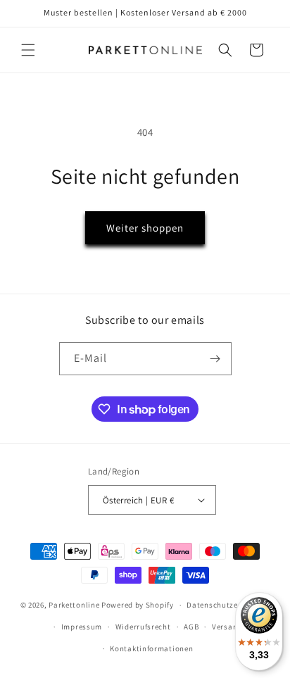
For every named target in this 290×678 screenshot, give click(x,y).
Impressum (81, 627)
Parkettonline (74, 605)
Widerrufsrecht (143, 627)
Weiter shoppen (145, 227)
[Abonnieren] (215, 358)
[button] (28, 49)
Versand (227, 627)
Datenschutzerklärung (228, 605)
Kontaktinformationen (151, 648)
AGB (191, 627)
